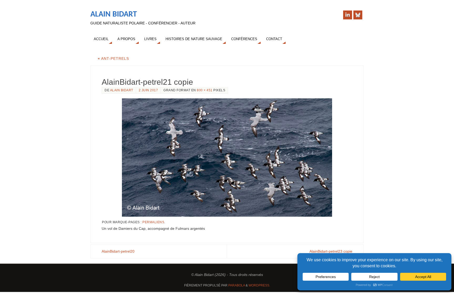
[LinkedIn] (347, 14)
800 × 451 (205, 90)
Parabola (236, 285)
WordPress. (259, 285)
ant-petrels (113, 58)
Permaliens (153, 222)
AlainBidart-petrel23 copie (330, 251)
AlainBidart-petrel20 (118, 251)
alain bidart (121, 90)
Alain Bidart (113, 14)
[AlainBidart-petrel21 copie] (227, 157)
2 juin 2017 (148, 90)
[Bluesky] (357, 14)
